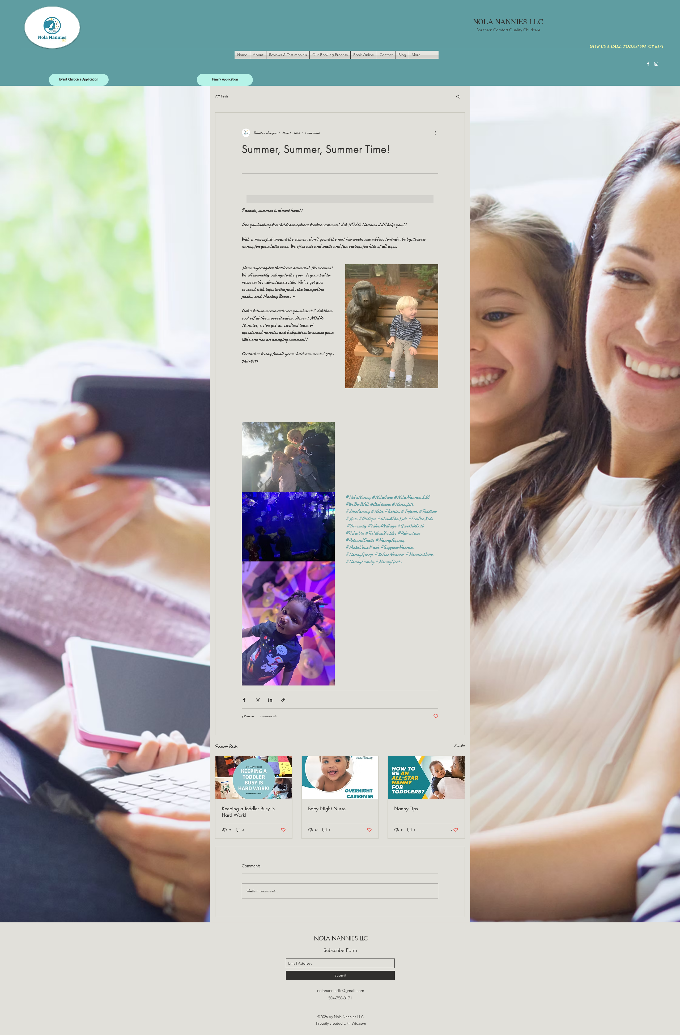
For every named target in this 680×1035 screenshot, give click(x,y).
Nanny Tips (406, 808)
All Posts (221, 96)
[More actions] (435, 133)
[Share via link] (283, 699)
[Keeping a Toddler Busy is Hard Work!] (253, 777)
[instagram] (656, 63)
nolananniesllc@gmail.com (340, 990)
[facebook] (648, 63)
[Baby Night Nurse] (340, 777)
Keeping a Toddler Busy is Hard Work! (248, 811)
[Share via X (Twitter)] (257, 699)
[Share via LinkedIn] (270, 699)
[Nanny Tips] (426, 777)
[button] (458, 96)
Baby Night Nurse (327, 808)
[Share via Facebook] (244, 699)
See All (459, 745)
